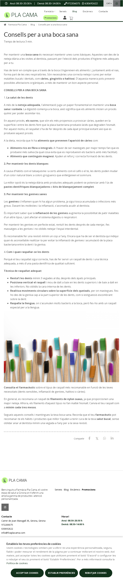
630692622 (7, 528)
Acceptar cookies (27, 572)
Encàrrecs (88, 11)
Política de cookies (17, 563)
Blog (74, 11)
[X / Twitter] (97, 438)
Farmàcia (48, 11)
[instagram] (116, 3)
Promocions (51, 17)
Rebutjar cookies (96, 572)
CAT (108, 3)
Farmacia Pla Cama (17, 24)
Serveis (62, 11)
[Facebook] (89, 438)
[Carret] (72, 17)
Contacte (103, 11)
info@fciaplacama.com (13, 532)
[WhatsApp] (104, 438)
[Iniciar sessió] (65, 17)
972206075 (7, 524)
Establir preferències (61, 572)
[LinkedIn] (112, 438)
